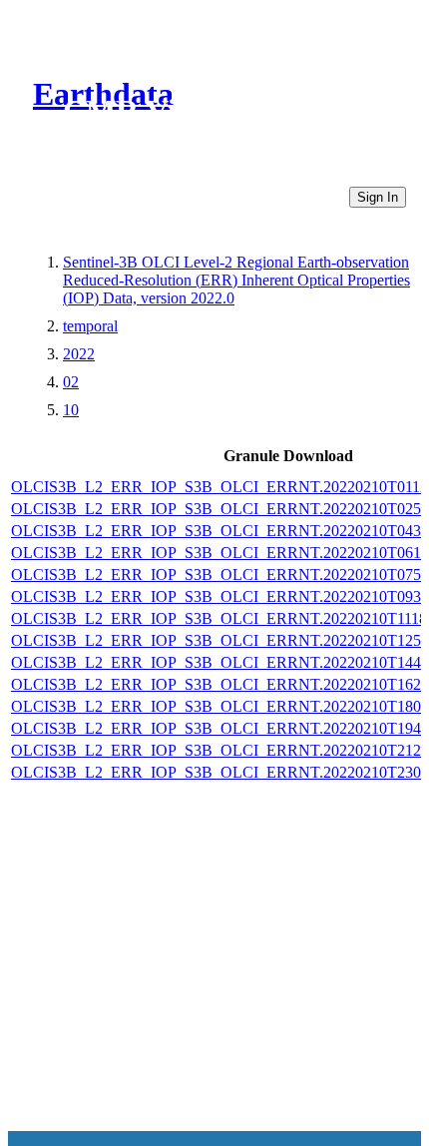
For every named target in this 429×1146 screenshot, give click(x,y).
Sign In (377, 197)
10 (71, 409)
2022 (79, 353)
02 (71, 381)
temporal (90, 325)
